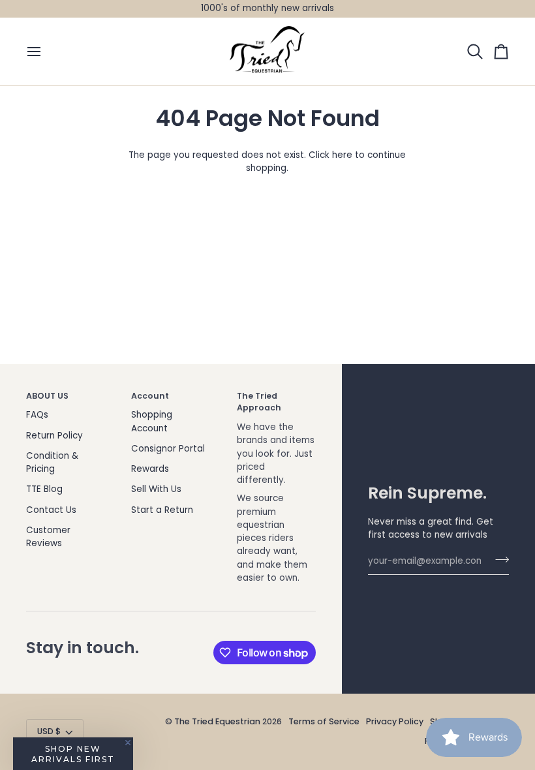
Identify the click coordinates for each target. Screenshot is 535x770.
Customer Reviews (48, 536)
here (342, 155)
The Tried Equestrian (217, 721)
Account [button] (150, 395)
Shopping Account (151, 421)
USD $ (49, 731)
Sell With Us (156, 489)
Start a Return (162, 510)
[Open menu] (39, 52)
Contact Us (51, 510)
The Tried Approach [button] (259, 402)
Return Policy (54, 435)
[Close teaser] (128, 742)
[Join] (498, 559)
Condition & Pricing (52, 462)
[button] (73, 753)
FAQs (37, 414)
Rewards (150, 469)
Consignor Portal (168, 448)
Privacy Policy (394, 721)
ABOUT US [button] (47, 395)
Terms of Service (323, 721)
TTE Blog (44, 489)
